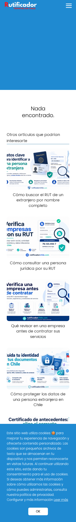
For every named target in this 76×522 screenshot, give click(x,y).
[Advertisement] (38, 52)
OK (38, 511)
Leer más (61, 500)
